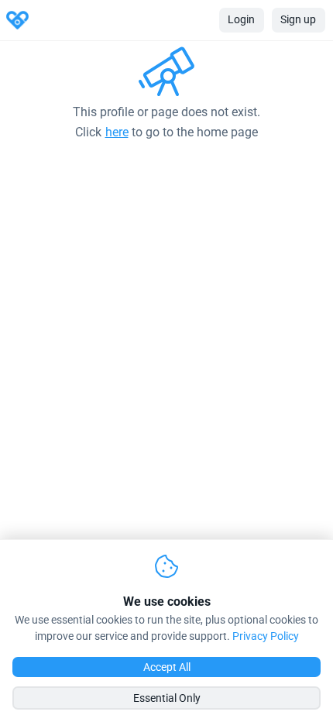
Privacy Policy (265, 636)
